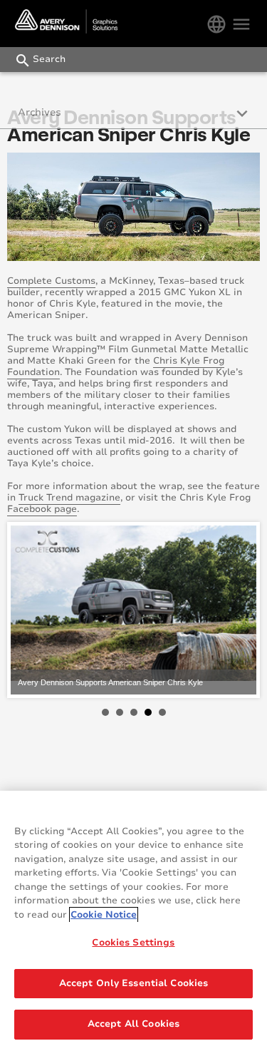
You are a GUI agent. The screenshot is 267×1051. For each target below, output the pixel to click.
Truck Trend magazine (69, 497)
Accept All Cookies (133, 1023)
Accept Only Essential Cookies (134, 983)
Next (237, 610)
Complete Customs (51, 281)
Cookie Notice (103, 914)
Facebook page (42, 509)
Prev (29, 610)
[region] (133, 921)
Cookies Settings (133, 942)
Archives (39, 112)
